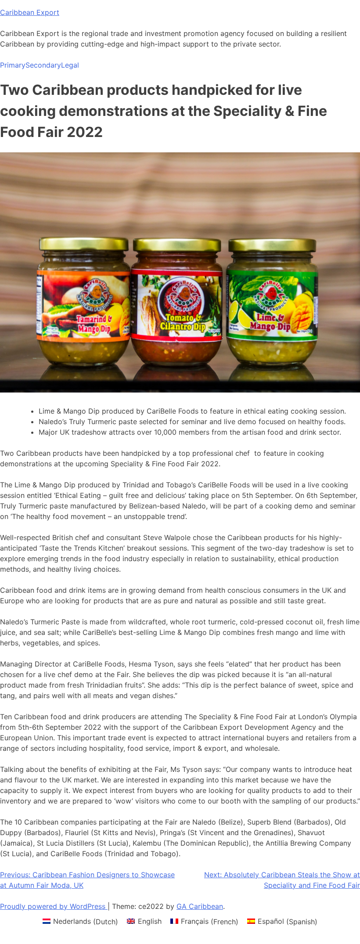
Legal (70, 65)
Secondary (43, 65)
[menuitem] (80, 921)
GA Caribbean (199, 906)
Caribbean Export (29, 12)
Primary (12, 65)
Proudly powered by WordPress (54, 906)
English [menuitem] (150, 921)
